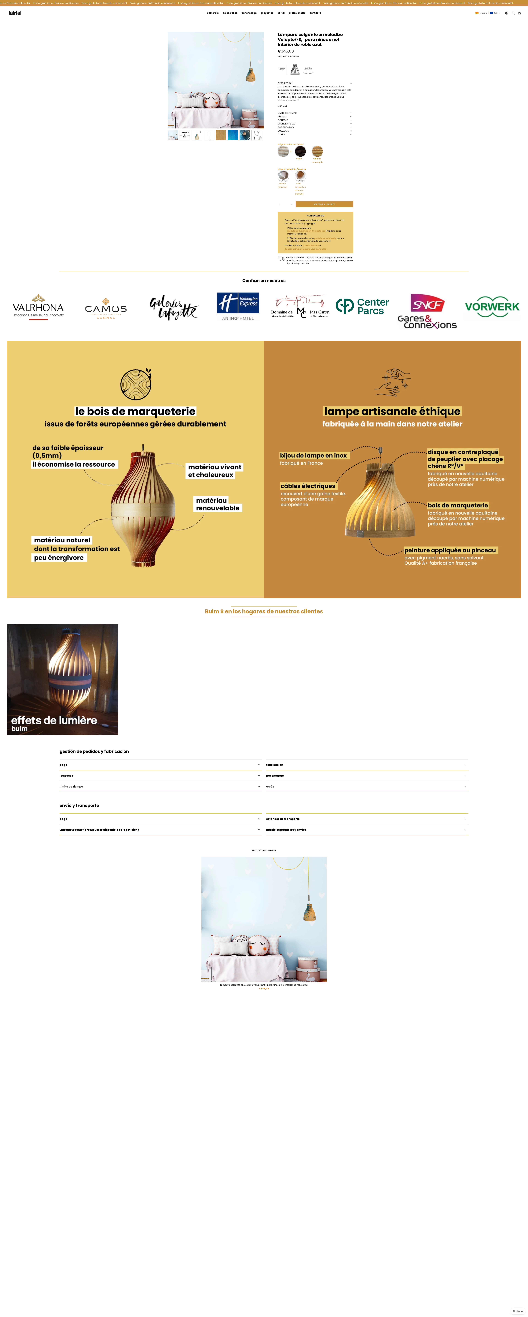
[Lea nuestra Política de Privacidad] (303, 688)
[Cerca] (305, 609)
